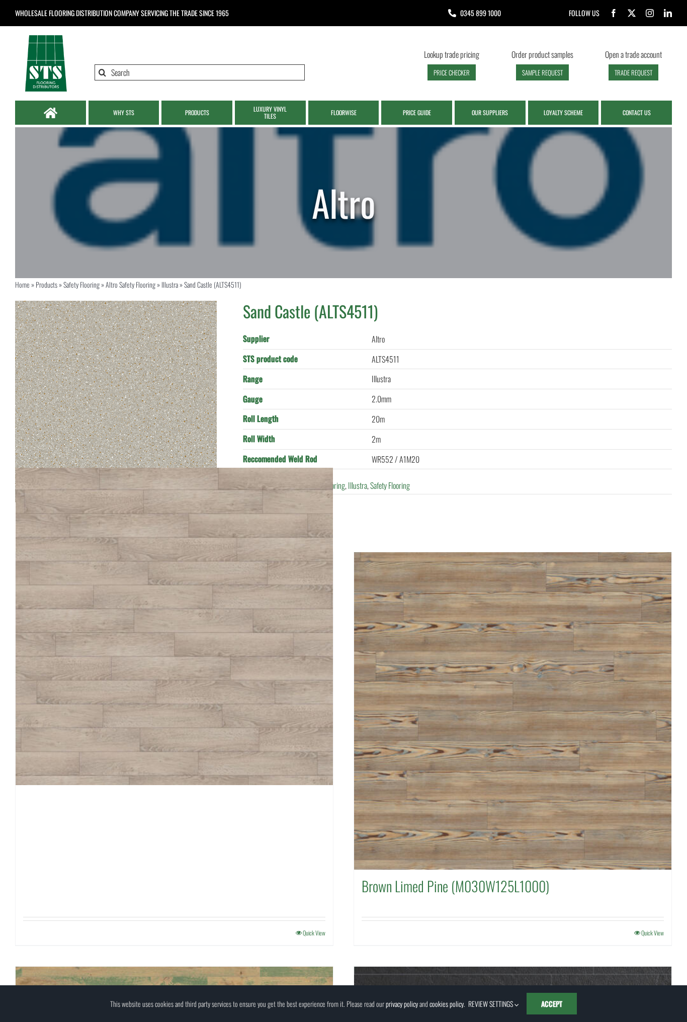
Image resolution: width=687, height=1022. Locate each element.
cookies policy (447, 1003)
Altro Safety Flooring (130, 284)
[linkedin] (668, 13)
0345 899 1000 (480, 13)
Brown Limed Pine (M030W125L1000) (455, 886)
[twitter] (632, 13)
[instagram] (650, 13)
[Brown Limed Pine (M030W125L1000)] (512, 711)
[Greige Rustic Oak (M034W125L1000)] (174, 626)
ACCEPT (551, 1003)
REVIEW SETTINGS (491, 1003)
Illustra (169, 284)
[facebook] (614, 13)
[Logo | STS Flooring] (45, 38)
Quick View (314, 932)
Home (22, 284)
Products (46, 284)
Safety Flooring (81, 284)
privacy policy (402, 1003)
